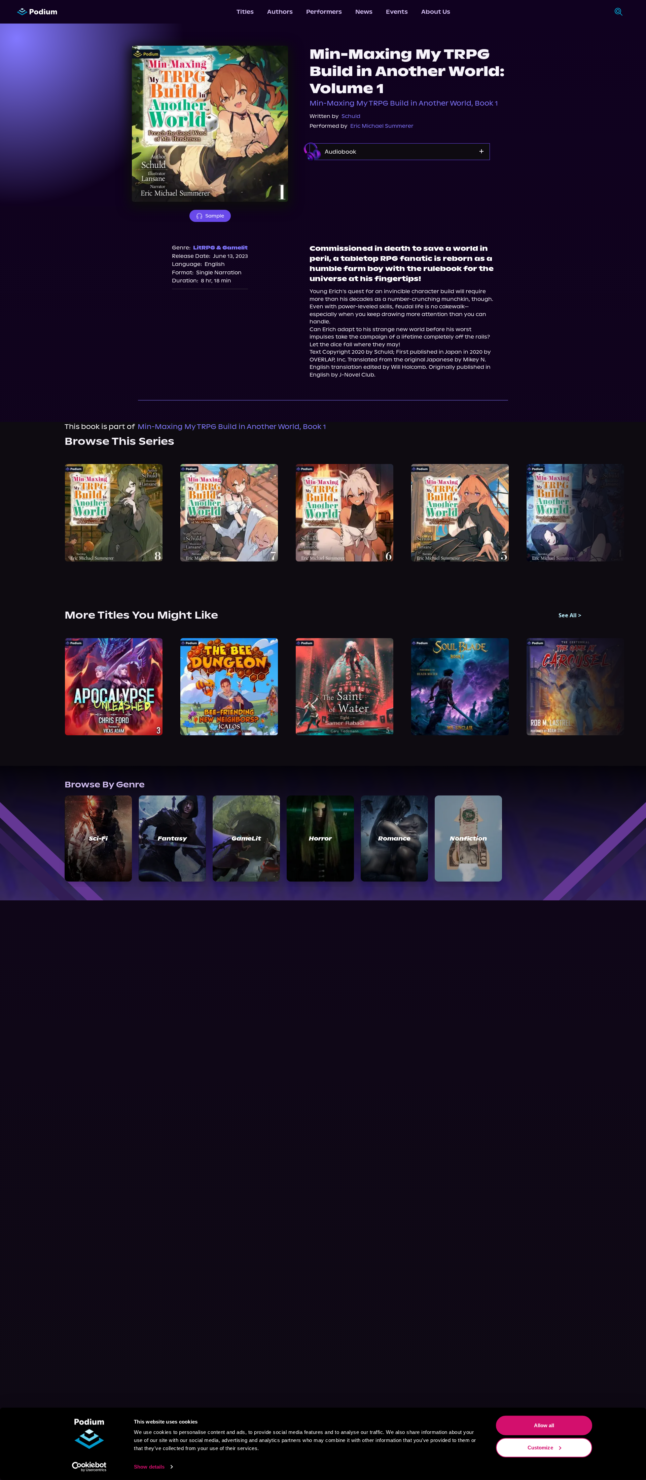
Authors (280, 11)
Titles (245, 11)
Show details (149, 1467)
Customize (540, 1447)
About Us (435, 11)
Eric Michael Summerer (382, 126)
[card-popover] (113, 512)
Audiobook (340, 151)
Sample (214, 216)
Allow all (544, 1425)
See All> (570, 615)
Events (397, 11)
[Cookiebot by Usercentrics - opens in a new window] (89, 1467)
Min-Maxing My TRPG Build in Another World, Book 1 (404, 103)
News (363, 11)
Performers (324, 11)
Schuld (351, 116)
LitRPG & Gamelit (220, 247)
